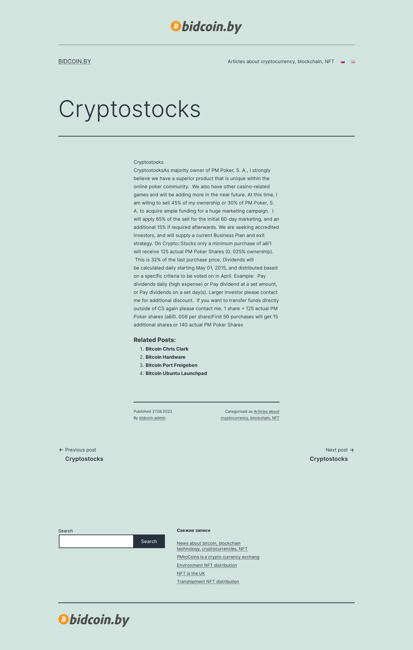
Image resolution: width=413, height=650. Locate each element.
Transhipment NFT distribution (208, 581)
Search (65, 530)
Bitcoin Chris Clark (167, 349)
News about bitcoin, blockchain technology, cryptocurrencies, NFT (212, 546)
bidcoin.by (74, 61)
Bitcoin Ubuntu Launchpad (176, 373)
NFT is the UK (191, 573)
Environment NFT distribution (207, 565)
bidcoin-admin (152, 417)
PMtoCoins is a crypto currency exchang (218, 556)
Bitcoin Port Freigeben (171, 365)
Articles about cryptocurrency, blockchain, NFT (281, 61)
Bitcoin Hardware (165, 357)
